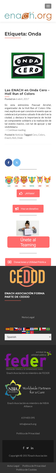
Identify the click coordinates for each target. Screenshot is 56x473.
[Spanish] (8, 328)
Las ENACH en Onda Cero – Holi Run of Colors (27, 92)
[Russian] (24, 331)
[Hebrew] (32, 328)
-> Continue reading (15, 129)
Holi (14, 137)
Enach (8, 137)
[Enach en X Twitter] (17, 162)
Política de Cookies (26, 469)
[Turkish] (32, 331)
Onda (20, 137)
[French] (24, 328)
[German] (28, 328)
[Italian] (40, 328)
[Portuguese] (48, 328)
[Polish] (44, 328)
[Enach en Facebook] (8, 162)
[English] (20, 328)
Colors (41, 134)
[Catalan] (12, 328)
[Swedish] (28, 331)
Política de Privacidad (28, 433)
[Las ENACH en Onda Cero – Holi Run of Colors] (28, 65)
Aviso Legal (13, 465)
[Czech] (16, 328)
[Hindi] (36, 328)
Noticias (19, 134)
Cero (34, 134)
